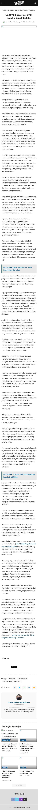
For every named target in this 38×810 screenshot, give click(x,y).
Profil (23, 767)
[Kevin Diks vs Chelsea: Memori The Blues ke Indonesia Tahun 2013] (9, 735)
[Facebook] (15, 687)
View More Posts (19, 704)
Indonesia (6, 740)
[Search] (34, 3)
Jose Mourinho (22, 678)
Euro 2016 (12, 678)
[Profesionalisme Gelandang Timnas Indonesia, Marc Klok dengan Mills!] (28, 735)
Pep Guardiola (8, 681)
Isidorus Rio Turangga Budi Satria (18, 22)
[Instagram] (21, 799)
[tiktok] (25, 799)
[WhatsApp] (24, 687)
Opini (23, 740)
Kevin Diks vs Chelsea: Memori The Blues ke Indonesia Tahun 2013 (9, 746)
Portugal (18, 681)
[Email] (34, 687)
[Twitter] (19, 687)
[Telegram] (29, 687)
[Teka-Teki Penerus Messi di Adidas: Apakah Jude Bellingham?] (9, 763)
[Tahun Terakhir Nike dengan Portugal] (28, 763)
